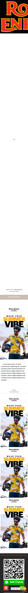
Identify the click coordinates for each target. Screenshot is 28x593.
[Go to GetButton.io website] (24, 591)
